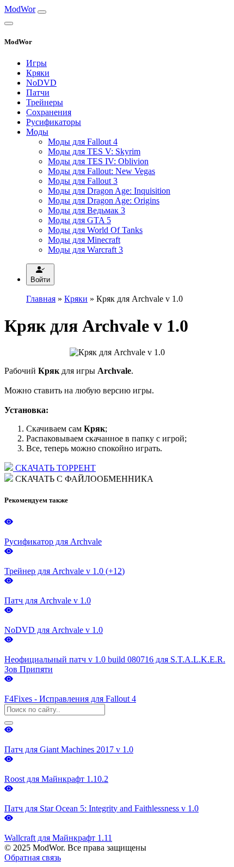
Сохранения (48, 112)
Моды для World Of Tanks (95, 230)
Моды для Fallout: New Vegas (101, 171)
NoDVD (41, 82)
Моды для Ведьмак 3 (86, 210)
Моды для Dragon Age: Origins (103, 200)
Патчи (38, 92)
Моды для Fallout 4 (83, 141)
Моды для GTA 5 (79, 220)
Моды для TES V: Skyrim (94, 151)
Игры (36, 63)
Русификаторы (53, 122)
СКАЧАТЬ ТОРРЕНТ (54, 468)
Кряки (38, 72)
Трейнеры (44, 102)
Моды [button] (37, 131)
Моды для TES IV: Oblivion (98, 161)
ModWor (19, 9)
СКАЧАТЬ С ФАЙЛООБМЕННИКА (83, 478)
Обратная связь (32, 857)
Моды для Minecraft (84, 239)
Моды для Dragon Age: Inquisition (109, 190)
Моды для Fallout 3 (83, 181)
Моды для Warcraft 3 (85, 249)
